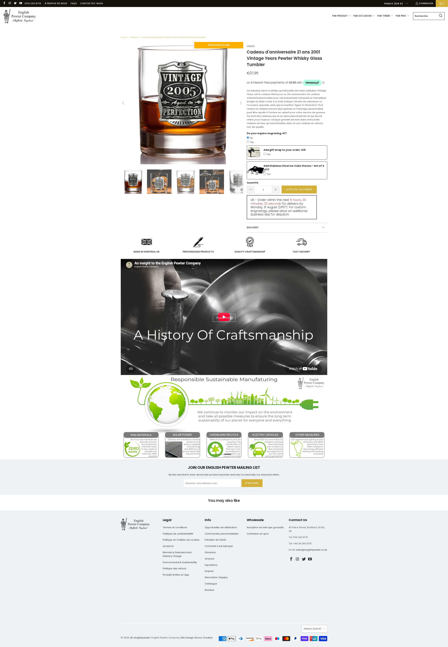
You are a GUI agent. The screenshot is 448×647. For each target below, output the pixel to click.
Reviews (209, 590)
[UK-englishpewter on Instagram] (9, 3)
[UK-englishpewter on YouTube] (20, 3)
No (251, 137)
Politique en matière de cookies (181, 539)
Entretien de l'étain (215, 539)
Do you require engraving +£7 (267, 133)
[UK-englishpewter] (20, 16)
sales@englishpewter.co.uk (311, 549)
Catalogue (211, 583)
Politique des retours (174, 568)
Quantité (252, 182)
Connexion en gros (258, 533)
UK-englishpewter (140, 637)
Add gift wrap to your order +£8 (285, 150)
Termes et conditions (175, 527)
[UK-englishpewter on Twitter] (15, 3)
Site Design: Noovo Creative (197, 637)
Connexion (426, 3)
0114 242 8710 (33, 3)
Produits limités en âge (176, 574)
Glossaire (210, 552)
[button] (341, 16)
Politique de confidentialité (178, 533)
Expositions (211, 565)
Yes (252, 142)
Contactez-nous (91, 3)
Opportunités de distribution (221, 527)
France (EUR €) (394, 3)
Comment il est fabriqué (219, 546)
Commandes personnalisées (222, 533)
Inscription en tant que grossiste (265, 527)
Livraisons (168, 546)
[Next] (240, 103)
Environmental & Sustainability (180, 562)
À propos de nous (56, 3)
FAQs (74, 3)
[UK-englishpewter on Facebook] (4, 3)
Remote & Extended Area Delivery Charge (177, 554)
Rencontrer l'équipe (216, 577)
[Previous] (123, 103)
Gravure (209, 558)
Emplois (209, 571)
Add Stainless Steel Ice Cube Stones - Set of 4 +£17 (294, 167)
